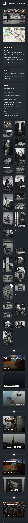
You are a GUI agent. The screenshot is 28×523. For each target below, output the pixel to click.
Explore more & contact (16, 3)
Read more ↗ (20, 62)
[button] (4, 29)
